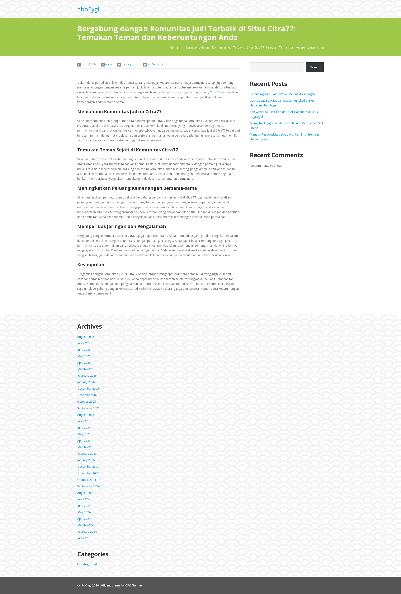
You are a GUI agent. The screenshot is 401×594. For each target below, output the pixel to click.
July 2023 (83, 538)
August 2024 (85, 493)
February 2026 (87, 376)
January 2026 (86, 382)
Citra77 (215, 92)
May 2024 (84, 512)
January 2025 (86, 460)
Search (314, 67)
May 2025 (84, 434)
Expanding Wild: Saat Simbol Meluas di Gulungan (282, 94)
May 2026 (84, 356)
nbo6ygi (88, 9)
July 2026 (83, 343)
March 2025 (85, 447)
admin (109, 64)
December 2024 (88, 467)
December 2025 (88, 388)
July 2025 (83, 421)
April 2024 (84, 519)
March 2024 (85, 525)
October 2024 (86, 480)
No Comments (156, 64)
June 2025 (84, 428)
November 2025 (88, 395)
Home (174, 47)
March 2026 (85, 369)
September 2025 (88, 408)
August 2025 (85, 415)
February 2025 (87, 454)
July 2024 (83, 499)
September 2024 (88, 486)
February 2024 (87, 532)
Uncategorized (130, 64)
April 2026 (84, 363)
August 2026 (85, 337)
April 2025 (84, 441)
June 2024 (84, 506)
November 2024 (88, 473)
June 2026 (84, 350)
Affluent (105, 585)
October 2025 (86, 401)
